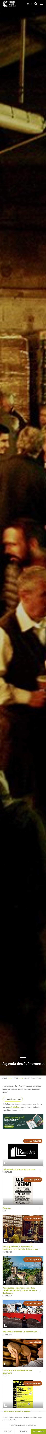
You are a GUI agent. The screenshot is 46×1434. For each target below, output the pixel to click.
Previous (6, 1151)
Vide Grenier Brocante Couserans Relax (20, 1331)
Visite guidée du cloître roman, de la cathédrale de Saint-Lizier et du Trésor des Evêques (20, 1290)
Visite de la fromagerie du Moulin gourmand (17, 1371)
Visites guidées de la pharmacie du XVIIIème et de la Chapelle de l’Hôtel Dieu (20, 1247)
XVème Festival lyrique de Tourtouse (19, 1169)
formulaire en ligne (13, 1099)
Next (39, 1151)
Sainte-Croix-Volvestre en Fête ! (17, 1411)
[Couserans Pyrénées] (9, 4)
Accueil (4, 1078)
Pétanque (7, 1208)
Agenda (15, 1078)
